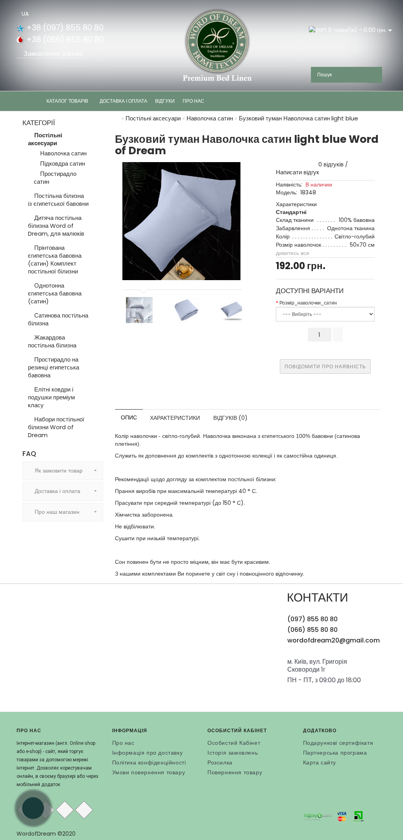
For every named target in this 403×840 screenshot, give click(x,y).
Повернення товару (234, 772)
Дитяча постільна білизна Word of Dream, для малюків (56, 226)
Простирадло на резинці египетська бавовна (53, 367)
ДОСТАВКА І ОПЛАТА (123, 101)
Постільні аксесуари (45, 139)
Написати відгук (297, 172)
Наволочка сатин (63, 153)
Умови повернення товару (148, 772)
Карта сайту (319, 762)
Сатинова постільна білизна (58, 319)
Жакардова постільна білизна (52, 341)
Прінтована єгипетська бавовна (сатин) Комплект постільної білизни (54, 259)
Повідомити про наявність (325, 366)
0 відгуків (329, 164)
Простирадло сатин (55, 178)
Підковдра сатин (62, 164)
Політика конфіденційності (149, 762)
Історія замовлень (232, 753)
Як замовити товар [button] (58, 470)
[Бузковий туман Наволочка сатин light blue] (233, 310)
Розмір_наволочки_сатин (308, 302)
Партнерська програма (335, 753)
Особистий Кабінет (233, 743)
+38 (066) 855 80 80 (64, 39)
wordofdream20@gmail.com (333, 640)
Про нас (193, 101)
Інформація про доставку (147, 753)
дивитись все (292, 253)
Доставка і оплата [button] (56, 491)
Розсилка (220, 762)
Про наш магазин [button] (56, 512)
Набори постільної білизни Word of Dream (56, 427)
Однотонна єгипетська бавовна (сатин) (54, 293)
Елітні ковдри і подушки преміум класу (51, 397)
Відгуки (165, 101)
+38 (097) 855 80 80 (64, 27)
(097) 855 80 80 (312, 619)
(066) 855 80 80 (312, 629)
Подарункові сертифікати (338, 743)
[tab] (63, 471)
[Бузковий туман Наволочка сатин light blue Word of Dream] (181, 221)
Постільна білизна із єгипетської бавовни (58, 200)
